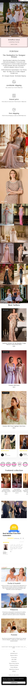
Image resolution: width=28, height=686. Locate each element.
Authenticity (14, 661)
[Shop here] (14, 20)
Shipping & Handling (14, 665)
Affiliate (14, 671)
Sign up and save (14, 675)
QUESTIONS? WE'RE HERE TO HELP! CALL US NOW (13, 647)
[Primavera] (14, 600)
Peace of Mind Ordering (14, 663)
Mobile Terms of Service (14, 669)
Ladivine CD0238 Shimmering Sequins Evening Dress (5, 553)
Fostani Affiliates (14, 667)
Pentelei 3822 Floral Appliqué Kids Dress (14, 426)
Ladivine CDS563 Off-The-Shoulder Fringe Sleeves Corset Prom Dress (14, 344)
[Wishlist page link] (21, 5)
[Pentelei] (14, 626)
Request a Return (14, 655)
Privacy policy (14, 657)
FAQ (14, 651)
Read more (20, 87)
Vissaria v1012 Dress (14, 385)
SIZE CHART (13, 659)
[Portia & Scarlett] (14, 574)
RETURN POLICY (13, 653)
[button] (20, 0)
